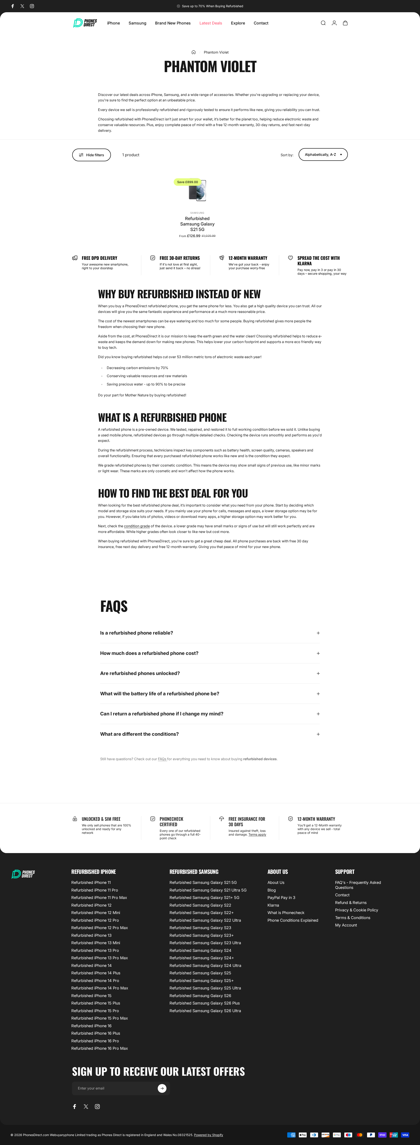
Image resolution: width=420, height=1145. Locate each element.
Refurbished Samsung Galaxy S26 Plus (205, 1003)
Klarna (273, 905)
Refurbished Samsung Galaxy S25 (200, 973)
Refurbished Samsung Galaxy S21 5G (197, 224)
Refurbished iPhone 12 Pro (95, 920)
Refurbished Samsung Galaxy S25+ (202, 980)
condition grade (137, 526)
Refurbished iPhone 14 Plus (95, 973)
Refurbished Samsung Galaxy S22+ (202, 912)
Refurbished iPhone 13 (91, 935)
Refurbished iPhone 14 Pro (95, 980)
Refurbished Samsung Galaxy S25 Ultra (205, 988)
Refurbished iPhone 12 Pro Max (99, 927)
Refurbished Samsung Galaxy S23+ (202, 935)
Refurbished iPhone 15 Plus (95, 1003)
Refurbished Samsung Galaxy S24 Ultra (205, 965)
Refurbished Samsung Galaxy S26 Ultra (205, 1010)
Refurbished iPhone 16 (91, 1026)
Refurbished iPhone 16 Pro (95, 1041)
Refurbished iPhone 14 (91, 965)
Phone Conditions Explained (293, 920)
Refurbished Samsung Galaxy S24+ (202, 958)
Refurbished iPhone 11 (91, 882)
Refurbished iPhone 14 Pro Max (99, 988)
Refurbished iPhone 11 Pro (94, 890)
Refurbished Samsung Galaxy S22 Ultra (205, 920)
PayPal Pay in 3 (281, 897)
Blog (272, 890)
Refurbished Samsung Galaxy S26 (200, 995)
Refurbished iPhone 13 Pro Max (99, 958)
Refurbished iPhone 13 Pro (95, 950)
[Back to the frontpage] (193, 52)
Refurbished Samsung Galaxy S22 (200, 905)
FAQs (162, 759)
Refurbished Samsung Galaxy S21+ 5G (204, 897)
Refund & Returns (351, 902)
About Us (276, 882)
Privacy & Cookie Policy (356, 910)
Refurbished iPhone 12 (91, 905)
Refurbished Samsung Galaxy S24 (200, 950)
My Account (346, 925)
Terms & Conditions (352, 917)
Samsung (197, 212)
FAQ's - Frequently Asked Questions (358, 885)
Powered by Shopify (208, 1135)
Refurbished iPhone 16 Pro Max (99, 1048)
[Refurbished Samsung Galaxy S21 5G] (197, 189)
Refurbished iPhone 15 (91, 995)
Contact (342, 895)
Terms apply (257, 834)
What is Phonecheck (286, 912)
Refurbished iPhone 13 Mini (95, 942)
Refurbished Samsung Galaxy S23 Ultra (205, 942)
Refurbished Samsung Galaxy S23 (200, 927)
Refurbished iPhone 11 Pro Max (99, 897)
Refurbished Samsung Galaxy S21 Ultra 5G (208, 890)
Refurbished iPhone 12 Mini (95, 912)
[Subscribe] (162, 1088)
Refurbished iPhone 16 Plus (95, 1033)
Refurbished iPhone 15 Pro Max (99, 1018)
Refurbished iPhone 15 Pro (95, 1010)
